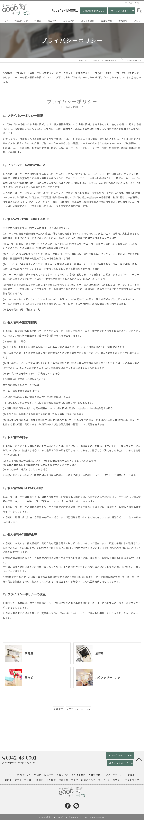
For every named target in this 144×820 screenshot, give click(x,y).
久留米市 (58, 709)
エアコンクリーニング (78, 709)
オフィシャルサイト (121, 10)
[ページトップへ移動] (139, 759)
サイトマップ (132, 779)
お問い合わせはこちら (93, 10)
